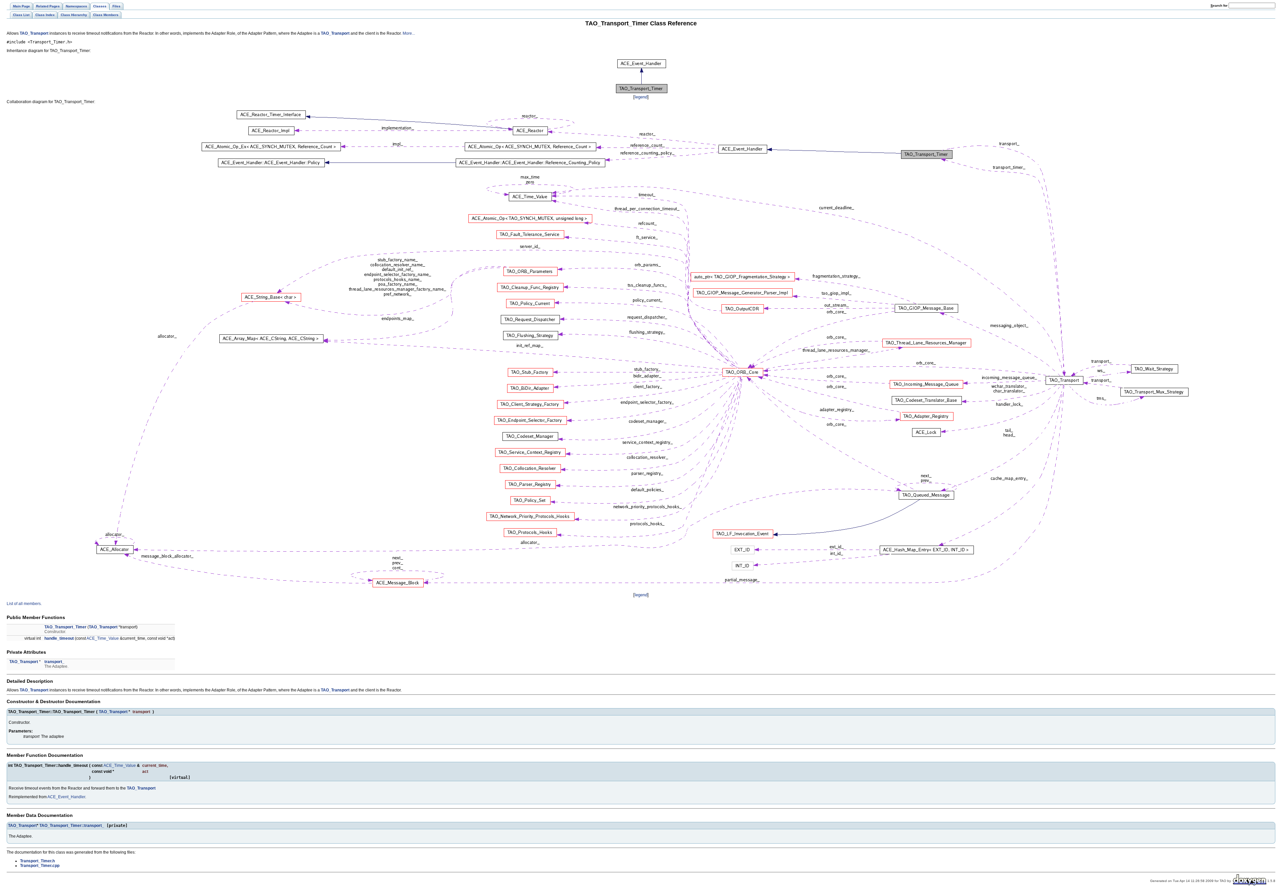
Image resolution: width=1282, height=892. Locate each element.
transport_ (54, 661)
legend (641, 96)
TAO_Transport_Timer (65, 627)
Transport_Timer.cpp (39, 865)
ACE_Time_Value (102, 638)
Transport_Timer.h (37, 861)
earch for (1220, 5)
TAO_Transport (34, 33)
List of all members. (24, 603)
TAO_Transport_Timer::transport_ (71, 825)
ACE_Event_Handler (66, 797)
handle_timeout (59, 638)
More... (409, 33)
